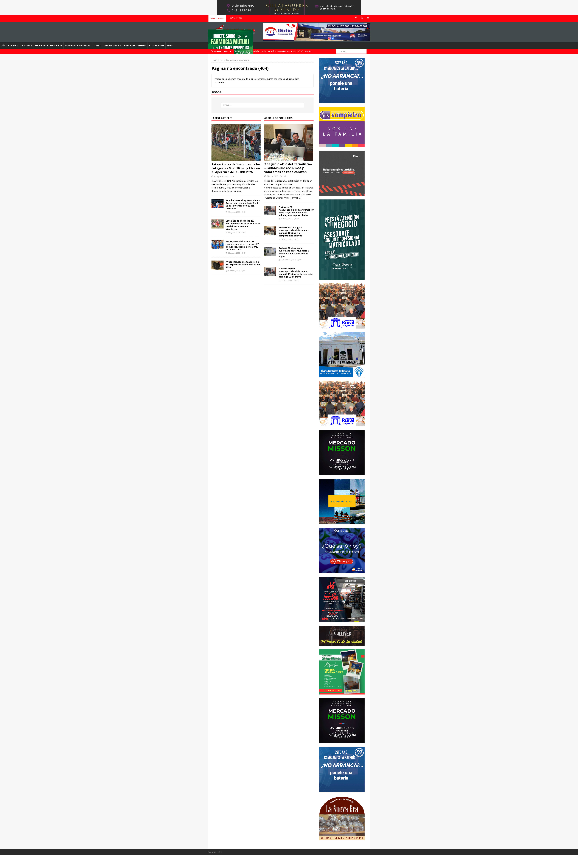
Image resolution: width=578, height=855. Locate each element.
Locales (13, 45)
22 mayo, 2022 (286, 280)
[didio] (316, 39)
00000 (170, 45)
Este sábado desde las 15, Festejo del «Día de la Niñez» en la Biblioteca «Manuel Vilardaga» (243, 224)
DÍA (3, 45)
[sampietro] (342, 145)
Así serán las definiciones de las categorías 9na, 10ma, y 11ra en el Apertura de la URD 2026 (236, 168)
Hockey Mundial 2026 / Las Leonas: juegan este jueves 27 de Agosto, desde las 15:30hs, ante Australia (242, 245)
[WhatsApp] (367, 17)
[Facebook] (356, 17)
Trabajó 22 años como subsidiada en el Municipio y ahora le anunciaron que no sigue (294, 252)
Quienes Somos (217, 18)
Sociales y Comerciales (48, 45)
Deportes (26, 45)
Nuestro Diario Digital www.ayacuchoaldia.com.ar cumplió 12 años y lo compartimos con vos (293, 231)
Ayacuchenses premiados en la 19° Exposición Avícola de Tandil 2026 (243, 264)
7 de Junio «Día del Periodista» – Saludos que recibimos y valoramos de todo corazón (288, 168)
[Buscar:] (351, 51)
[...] (300, 197)
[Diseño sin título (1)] (342, 692)
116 (297, 219)
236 (284, 176)
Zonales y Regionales (77, 45)
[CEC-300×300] (342, 375)
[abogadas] (289, 13)
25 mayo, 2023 (286, 239)
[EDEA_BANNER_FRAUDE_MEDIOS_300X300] (342, 193)
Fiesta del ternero (135, 45)
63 (301, 260)
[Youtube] (361, 17)
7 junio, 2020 (272, 176)
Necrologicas (112, 45)
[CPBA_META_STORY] (342, 277)
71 (297, 239)
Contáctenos (236, 18)
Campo (97, 45)
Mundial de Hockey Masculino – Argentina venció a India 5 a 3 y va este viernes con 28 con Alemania (243, 204)
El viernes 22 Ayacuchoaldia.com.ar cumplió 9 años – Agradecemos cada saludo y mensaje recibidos (296, 211)
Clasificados (156, 45)
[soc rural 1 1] (342, 326)
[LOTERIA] (342, 571)
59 (297, 280)
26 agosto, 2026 (221, 176)
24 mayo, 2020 (286, 219)
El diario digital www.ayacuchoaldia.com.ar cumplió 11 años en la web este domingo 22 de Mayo (296, 272)
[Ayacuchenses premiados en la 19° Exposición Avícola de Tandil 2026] (217, 265)
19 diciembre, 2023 (288, 260)
